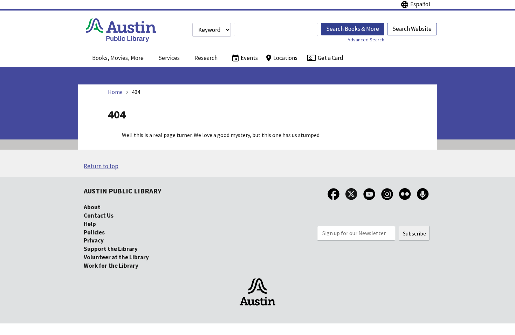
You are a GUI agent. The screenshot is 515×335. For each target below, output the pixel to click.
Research (206, 58)
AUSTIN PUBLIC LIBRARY (123, 190)
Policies (94, 232)
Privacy (94, 240)
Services (169, 58)
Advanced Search (366, 39)
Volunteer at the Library (116, 257)
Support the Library (111, 249)
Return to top (101, 166)
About (92, 207)
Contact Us (99, 215)
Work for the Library (111, 265)
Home (115, 91)
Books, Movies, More (118, 58)
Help (90, 224)
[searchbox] (276, 29)
